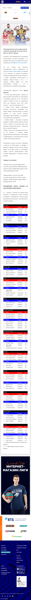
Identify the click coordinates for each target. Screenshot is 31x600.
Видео (18, 562)
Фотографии (20, 560)
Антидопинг (4, 570)
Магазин (19, 558)
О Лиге (2, 566)
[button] (25, 2)
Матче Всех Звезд (15, 71)
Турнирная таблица (21, 547)
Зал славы (19, 552)
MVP (17, 550)
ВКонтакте (17, 63)
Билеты (18, 555)
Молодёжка (4, 550)
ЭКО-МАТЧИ (3, 554)
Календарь (3, 547)
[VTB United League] (2, 2)
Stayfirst (6, 598)
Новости (3, 545)
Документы (4, 568)
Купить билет (24, 7)
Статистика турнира (22, 545)
